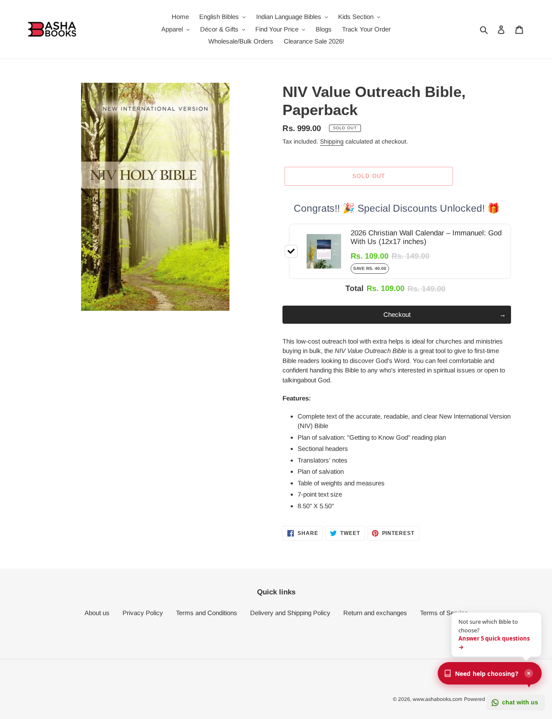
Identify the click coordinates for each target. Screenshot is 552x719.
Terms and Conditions (206, 612)
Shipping (332, 141)
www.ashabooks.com (437, 699)
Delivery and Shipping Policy (290, 612)
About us (97, 612)
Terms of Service (444, 612)
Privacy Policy (142, 612)
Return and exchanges (375, 612)
